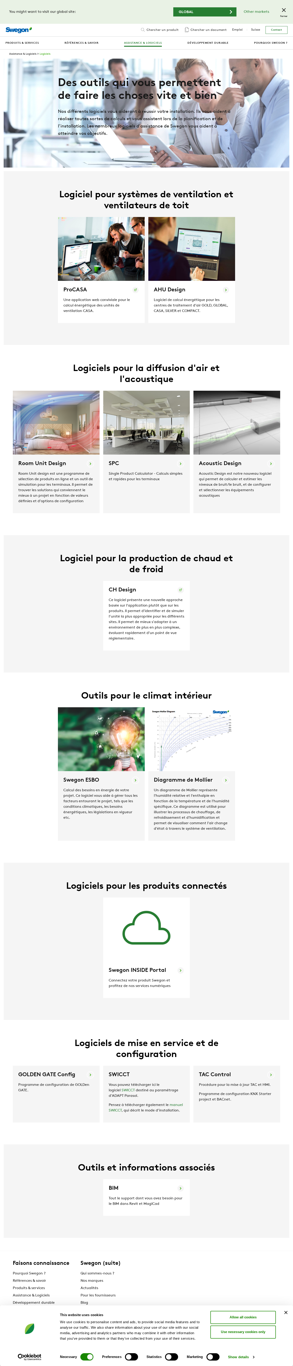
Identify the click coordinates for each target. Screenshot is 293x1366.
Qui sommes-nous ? (97, 1273)
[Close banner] (286, 1312)
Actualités (89, 1288)
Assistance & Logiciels (22, 54)
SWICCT (128, 1090)
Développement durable (34, 1303)
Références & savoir (29, 1281)
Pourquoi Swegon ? (29, 1273)
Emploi (237, 30)
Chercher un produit (162, 30)
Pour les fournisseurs (98, 1295)
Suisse (255, 30)
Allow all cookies (243, 1317)
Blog (84, 1303)
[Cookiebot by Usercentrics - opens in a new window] (30, 1357)
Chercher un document (208, 30)
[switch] (131, 1357)
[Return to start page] (18, 30)
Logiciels (45, 54)
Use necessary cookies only (243, 1332)
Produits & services (29, 1288)
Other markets (256, 12)
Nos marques (92, 1281)
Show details (238, 1357)
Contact (276, 30)
